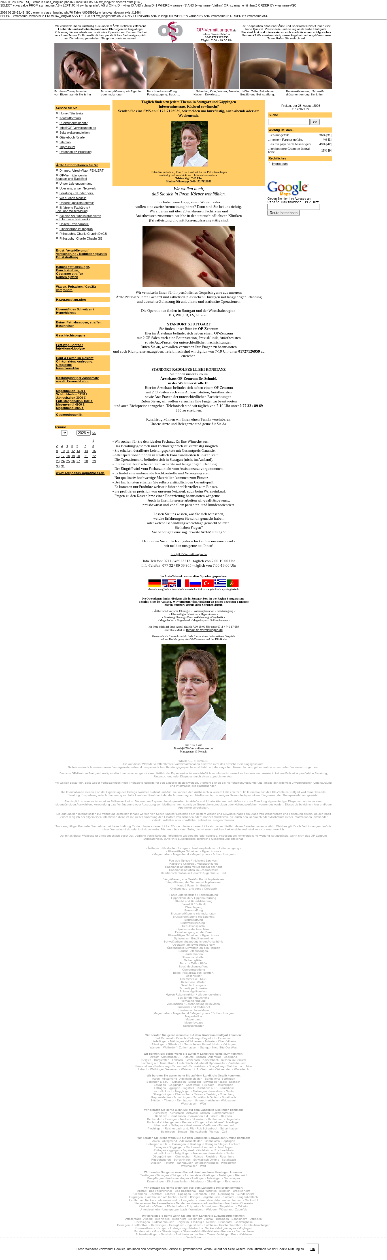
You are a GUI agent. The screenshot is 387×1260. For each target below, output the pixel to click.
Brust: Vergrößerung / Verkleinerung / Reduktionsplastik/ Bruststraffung (81, 254)
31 (63, 466)
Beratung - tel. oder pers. (76, 193)
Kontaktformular (70, 118)
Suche (273, 115)
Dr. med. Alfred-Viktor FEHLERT (81, 170)
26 (73, 461)
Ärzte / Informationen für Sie (77, 165)
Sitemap (65, 142)
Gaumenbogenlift (69, 414)
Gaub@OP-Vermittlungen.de (193, 748)
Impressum (67, 147)
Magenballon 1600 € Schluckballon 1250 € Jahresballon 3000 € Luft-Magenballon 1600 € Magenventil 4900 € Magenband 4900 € (74, 399)
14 (86, 451)
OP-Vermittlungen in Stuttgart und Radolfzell (71, 177)
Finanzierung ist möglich (76, 229)
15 (94, 451)
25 (68, 461)
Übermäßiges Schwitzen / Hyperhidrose (75, 311)
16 (57, 456)
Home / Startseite (71, 113)
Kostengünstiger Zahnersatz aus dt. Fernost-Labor (77, 379)
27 (78, 461)
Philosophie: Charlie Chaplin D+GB (83, 233)
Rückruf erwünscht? (73, 123)
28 (86, 461)
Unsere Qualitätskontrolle (76, 202)
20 (78, 456)
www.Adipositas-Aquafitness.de (80, 473)
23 (57, 461)
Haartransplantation (71, 299)
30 (57, 466)
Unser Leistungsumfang (75, 183)
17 (63, 456)
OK (313, 1249)
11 (67, 451)
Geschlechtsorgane (70, 335)
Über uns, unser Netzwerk (77, 188)
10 (63, 451)
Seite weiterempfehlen (74, 132)
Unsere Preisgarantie (74, 224)
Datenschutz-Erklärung (75, 151)
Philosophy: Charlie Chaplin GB (80, 238)
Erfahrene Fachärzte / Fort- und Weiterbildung (73, 209)
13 (78, 451)
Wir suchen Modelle (72, 198)
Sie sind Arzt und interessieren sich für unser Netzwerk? (78, 217)
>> (94, 433)
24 (63, 461)
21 (86, 456)
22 (94, 456)
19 (73, 456)
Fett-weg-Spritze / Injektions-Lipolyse (70, 346)
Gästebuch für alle (72, 137)
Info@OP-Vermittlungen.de (77, 127)
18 (68, 456)
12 (73, 451)
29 (94, 461)
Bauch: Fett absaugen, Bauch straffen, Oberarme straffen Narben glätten (73, 272)
